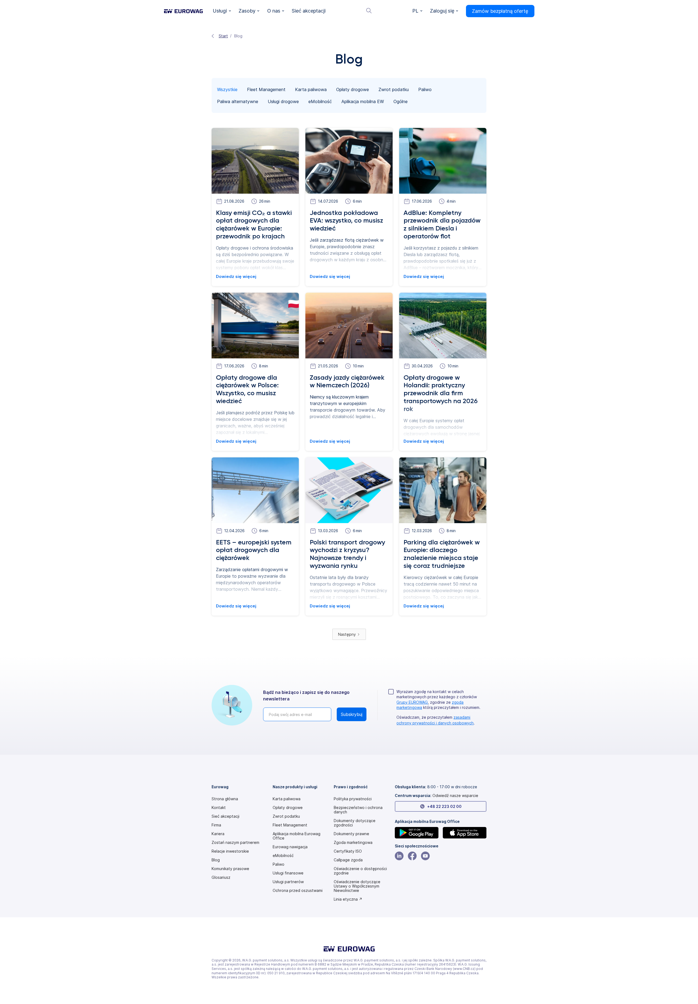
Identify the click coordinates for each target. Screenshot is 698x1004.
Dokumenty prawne (351, 834)
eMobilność (283, 855)
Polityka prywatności (353, 799)
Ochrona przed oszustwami (298, 890)
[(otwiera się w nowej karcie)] (416, 832)
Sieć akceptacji (225, 816)
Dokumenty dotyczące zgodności (354, 823)
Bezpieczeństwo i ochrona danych (358, 809)
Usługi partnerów (288, 882)
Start (223, 36)
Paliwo (278, 864)
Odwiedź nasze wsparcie (455, 795)
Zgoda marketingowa (353, 842)
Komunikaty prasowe (230, 869)
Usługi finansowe (288, 873)
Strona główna (225, 799)
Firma (216, 825)
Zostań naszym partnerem (235, 842)
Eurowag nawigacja (290, 847)
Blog (216, 860)
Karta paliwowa (286, 799)
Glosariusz (221, 877)
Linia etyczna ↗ (348, 899)
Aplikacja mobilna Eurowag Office (296, 836)
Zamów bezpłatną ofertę (500, 11)
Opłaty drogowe (288, 807)
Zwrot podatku (286, 816)
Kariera (218, 834)
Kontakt (219, 807)
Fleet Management (290, 825)
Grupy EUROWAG (412, 702)
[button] (222, 11)
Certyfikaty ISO (348, 851)
